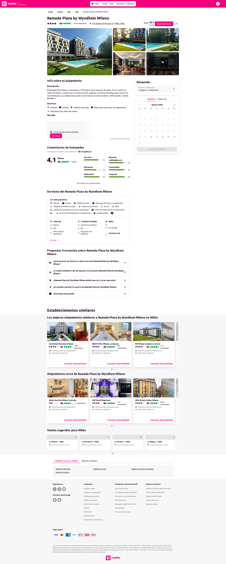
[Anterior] (139, 105)
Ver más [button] (53, 240)
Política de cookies (90, 500)
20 (157, 131)
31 (140, 143)
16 (174, 125)
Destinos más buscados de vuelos (158, 488)
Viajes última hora (152, 500)
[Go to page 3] (114, 369)
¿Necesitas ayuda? (121, 488)
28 (163, 137)
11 (145, 125)
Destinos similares (89, 461)
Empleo (86, 508)
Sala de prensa (89, 516)
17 (140, 131)
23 (174, 131)
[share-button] (176, 24)
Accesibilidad (120, 508)
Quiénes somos (89, 488)
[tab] (66, 461)
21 (163, 131)
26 (151, 137)
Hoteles (60, 12)
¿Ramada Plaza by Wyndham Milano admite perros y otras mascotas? (84, 280)
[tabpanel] (113, 471)
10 (140, 125)
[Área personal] (220, 3)
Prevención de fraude (123, 512)
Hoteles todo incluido (154, 496)
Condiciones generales (92, 492)
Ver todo (51, 115)
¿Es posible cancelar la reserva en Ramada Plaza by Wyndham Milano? (85, 287)
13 (157, 125)
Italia (69, 12)
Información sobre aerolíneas (125, 496)
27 (157, 137)
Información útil (120, 500)
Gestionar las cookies (91, 504)
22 (168, 131)
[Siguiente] (174, 105)
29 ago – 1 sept (107, 4)
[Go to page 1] (111, 369)
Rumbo (50, 12)
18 (145, 131)
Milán (97, 4)
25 (145, 137)
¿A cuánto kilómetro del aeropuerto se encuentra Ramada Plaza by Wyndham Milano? (88, 272)
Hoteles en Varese (62, 472)
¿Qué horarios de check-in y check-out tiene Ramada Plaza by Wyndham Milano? (85, 262)
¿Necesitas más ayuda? (63, 294)
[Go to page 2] (113, 453)
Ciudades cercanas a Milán (66, 461)
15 (168, 125)
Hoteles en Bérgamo (63, 469)
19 (151, 131)
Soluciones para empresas (93, 520)
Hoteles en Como (99, 469)
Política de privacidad (91, 496)
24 (140, 137)
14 (163, 125)
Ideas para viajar (151, 504)
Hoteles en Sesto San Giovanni (142, 469)
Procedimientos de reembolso (126, 492)
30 (174, 137)
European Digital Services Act (125, 504)
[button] (79, 51)
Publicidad (87, 512)
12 (151, 125)
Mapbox (114, 138)
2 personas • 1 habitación (125, 4)
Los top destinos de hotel (155, 492)
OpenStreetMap (124, 138)
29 (168, 137)
